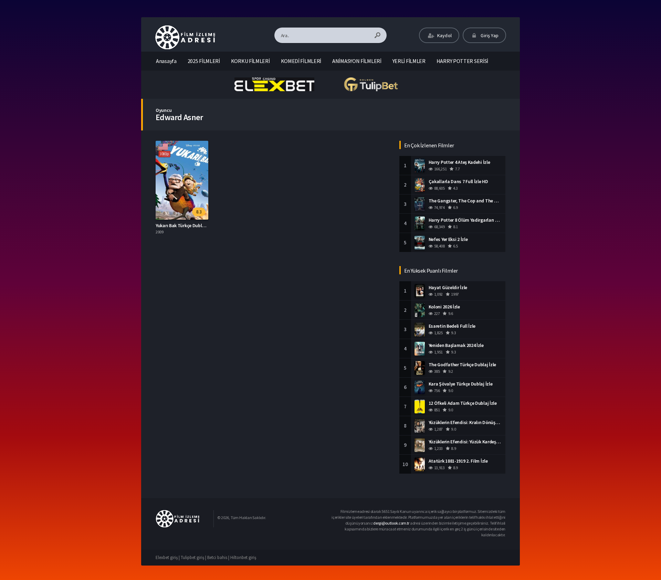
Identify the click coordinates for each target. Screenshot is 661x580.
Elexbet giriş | (168, 557)
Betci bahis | (218, 557)
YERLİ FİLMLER (409, 60)
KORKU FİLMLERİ (250, 60)
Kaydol (444, 35)
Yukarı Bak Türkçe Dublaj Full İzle (189, 225)
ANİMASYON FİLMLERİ (356, 60)
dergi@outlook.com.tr (391, 523)
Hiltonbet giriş (243, 557)
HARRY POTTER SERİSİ (462, 60)
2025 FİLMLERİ (204, 60)
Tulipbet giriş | (194, 557)
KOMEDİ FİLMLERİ (301, 60)
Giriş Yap (489, 35)
